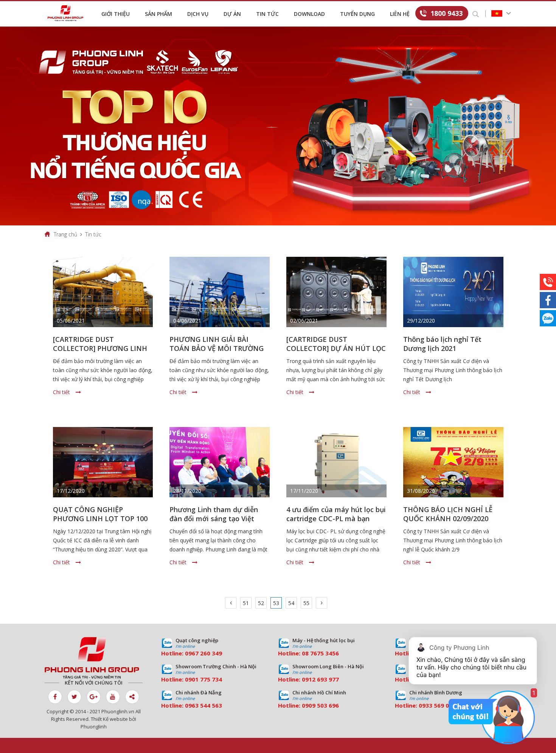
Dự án (232, 13)
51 (246, 603)
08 (305, 653)
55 (306, 603)
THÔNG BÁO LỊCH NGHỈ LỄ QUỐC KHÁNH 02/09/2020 (447, 514)
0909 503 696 (320, 705)
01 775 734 (207, 679)
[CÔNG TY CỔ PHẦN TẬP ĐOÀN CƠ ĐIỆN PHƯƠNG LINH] (94, 658)
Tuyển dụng (357, 13)
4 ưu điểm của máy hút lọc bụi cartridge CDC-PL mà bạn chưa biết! (336, 518)
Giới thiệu (115, 13)
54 (291, 603)
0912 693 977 (320, 679)
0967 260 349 (203, 653)
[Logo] (67, 13)
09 (188, 679)
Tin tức (267, 13)
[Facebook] (548, 300)
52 (261, 603)
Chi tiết (61, 392)
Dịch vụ (197, 13)
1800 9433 (446, 13)
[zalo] (548, 318)
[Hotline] (548, 282)
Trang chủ (65, 234)
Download (309, 13)
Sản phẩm (158, 13)
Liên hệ (400, 13)
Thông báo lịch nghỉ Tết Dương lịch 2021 (442, 344)
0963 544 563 (203, 705)
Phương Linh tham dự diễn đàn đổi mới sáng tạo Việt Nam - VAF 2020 (213, 518)
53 (276, 603)
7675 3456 (324, 653)
